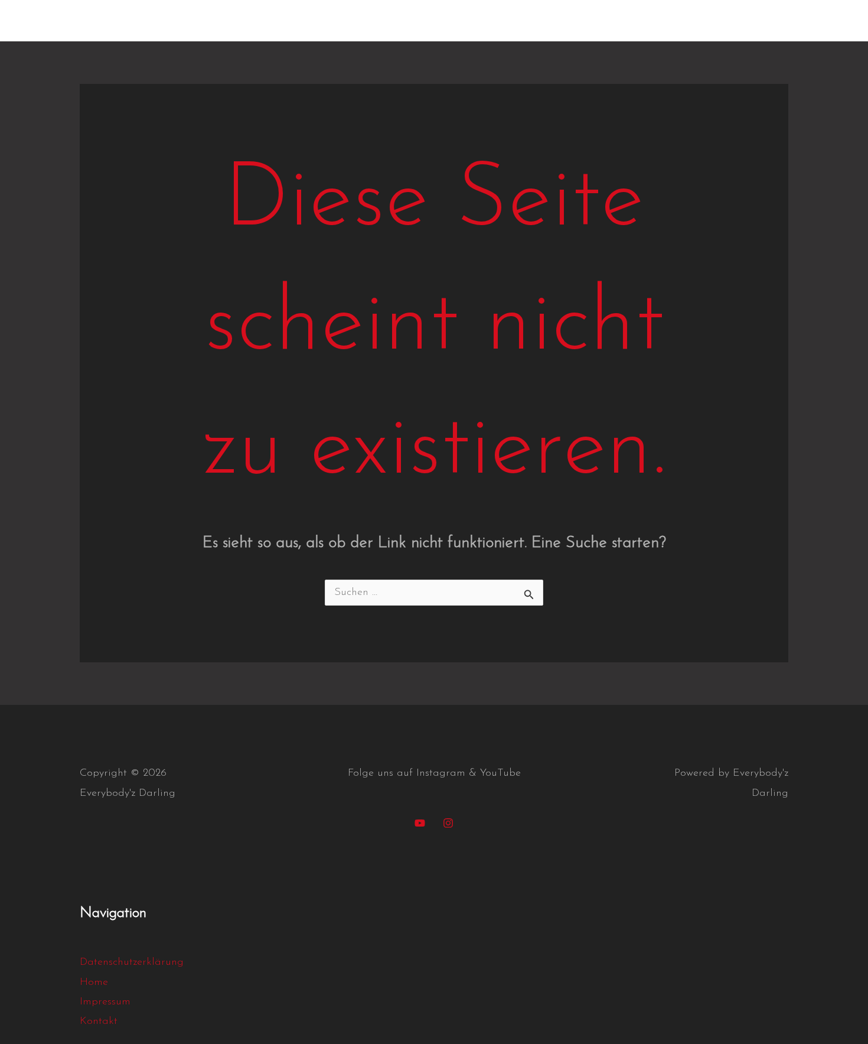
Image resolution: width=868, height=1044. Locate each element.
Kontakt (561, 20)
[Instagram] (448, 823)
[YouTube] (420, 823)
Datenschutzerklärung (726, 20)
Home (507, 20)
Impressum (627, 20)
